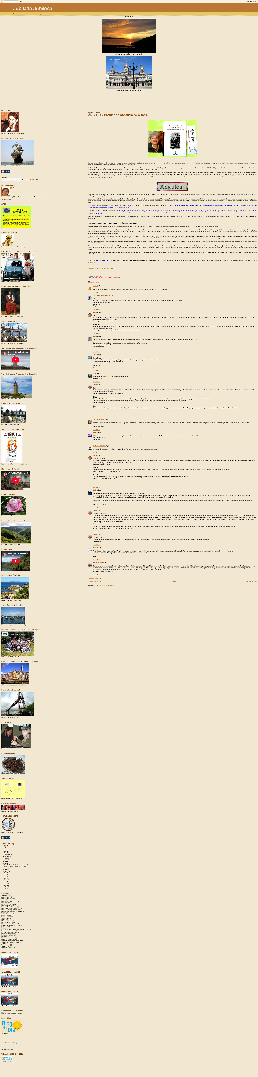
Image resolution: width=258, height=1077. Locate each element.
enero (6, 871)
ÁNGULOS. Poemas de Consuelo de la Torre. (15, 866)
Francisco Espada (99, 419)
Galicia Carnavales (6, 914)
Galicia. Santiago (6, 915)
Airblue (95, 432)
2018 (5, 851)
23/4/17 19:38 (96, 370)
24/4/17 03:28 (96, 452)
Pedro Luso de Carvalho (101, 295)
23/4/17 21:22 (96, 382)
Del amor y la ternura (7, 904)
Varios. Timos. (5, 945)
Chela (95, 312)
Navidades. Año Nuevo (8, 933)
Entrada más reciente (95, 581)
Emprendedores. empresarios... (10, 908)
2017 (5, 853)
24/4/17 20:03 (96, 532)
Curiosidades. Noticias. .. (8, 901)
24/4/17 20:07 (96, 545)
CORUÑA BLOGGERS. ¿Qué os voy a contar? (16, 864)
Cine (2, 900)
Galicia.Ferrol (5, 918)
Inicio (174, 581)
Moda (3, 928)
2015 (5, 875)
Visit (7, 1049)
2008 (5, 887)
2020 (5, 847)
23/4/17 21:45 (96, 416)
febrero (7, 869)
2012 (5, 880)
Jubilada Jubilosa (32, 8)
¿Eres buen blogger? (6, 1061)
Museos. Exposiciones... (8, 931)
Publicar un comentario (94, 578)
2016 (5, 873)
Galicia (3, 912)
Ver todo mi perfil (6, 199)
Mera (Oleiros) (5, 926)
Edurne (95, 355)
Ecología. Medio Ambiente (9, 907)
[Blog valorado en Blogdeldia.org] (7, 1058)
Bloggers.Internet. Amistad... (100, 277)
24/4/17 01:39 (96, 443)
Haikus (3, 919)
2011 (5, 881)
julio (6, 858)
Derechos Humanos (7, 905)
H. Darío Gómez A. (99, 446)
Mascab (95, 547)
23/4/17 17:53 (96, 352)
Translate (35, 180)
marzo (6, 868)
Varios (3, 943)
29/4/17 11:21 (96, 560)
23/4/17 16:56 (96, 333)
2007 (5, 888)
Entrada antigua (251, 581)
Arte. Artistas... (5, 897)
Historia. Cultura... (6, 921)
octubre (7, 856)
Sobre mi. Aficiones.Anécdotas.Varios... (13, 940)
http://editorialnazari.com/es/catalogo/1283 (101, 268)
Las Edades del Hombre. (8, 922)
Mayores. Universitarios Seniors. (10, 925)
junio (6, 860)
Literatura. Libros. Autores (114, 277)
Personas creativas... (7, 935)
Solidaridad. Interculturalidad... (10, 942)
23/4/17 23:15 (96, 430)
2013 (5, 878)
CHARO (95, 286)
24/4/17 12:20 (96, 508)
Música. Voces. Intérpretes (9, 932)
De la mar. (4, 902)
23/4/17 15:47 (96, 292)
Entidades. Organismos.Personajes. (11, 911)
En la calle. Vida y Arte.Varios (10, 909)
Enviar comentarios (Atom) (105, 585)
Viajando (3, 946)
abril (6, 863)
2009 (5, 885)
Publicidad (4, 936)
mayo (6, 861)
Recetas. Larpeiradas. (7, 938)
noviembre (8, 854)
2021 (5, 846)
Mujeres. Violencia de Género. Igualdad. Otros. (15, 929)
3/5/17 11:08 (96, 575)
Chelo (95, 336)
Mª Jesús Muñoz (98, 562)
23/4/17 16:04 (96, 309)
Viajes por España (6, 947)
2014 (5, 876)
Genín (95, 373)
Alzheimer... (4, 895)
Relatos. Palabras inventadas (10, 939)
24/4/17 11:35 (96, 487)
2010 (5, 883)
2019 (5, 849)
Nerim (95, 490)
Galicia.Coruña (5, 917)
